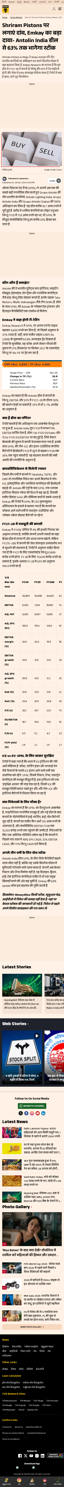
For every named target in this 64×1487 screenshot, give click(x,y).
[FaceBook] (26, 1113)
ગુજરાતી (42, 2)
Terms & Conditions (11, 1439)
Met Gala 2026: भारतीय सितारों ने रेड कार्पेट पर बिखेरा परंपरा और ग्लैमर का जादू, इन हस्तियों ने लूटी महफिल (42, 1300)
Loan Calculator (11, 1376)
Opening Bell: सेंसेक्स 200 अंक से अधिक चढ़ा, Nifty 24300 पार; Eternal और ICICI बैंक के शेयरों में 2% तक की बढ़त (43, 1197)
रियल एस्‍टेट (26, 1351)
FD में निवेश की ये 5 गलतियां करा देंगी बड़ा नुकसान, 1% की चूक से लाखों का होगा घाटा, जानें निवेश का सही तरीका (41, 1316)
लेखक (5, 1369)
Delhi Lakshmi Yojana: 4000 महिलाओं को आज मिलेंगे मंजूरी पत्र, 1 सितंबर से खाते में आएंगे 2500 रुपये (42, 1132)
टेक (49, 1351)
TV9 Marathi (25, 1401)
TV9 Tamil (46, 1405)
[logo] (5, 9)
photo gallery (16, 1207)
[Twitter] (21, 1113)
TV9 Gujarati (20, 1405)
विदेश (42, 1351)
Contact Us (7, 1427)
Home (4, 18)
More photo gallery (31, 1327)
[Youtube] (38, 1113)
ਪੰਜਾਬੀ (56, 2)
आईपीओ (13, 1351)
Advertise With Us (34, 1427)
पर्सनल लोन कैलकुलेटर (33, 1383)
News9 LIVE (33, 1410)
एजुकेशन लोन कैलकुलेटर (34, 1388)
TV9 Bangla (7, 1405)
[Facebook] (20, 1456)
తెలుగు (27, 2)
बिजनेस (5, 1347)
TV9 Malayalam (8, 1410)
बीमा (4, 1351)
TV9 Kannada (52, 1401)
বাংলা (50, 2)
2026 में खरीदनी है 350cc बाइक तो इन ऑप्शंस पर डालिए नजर (42, 1282)
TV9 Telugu (38, 1401)
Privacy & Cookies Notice (13, 1433)
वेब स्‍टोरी (40, 1369)
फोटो (21, 1369)
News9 (12, 2)
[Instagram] (32, 1113)
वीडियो (29, 1369)
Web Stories (14, 1024)
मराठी (34, 2)
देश (34, 1351)
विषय (13, 1369)
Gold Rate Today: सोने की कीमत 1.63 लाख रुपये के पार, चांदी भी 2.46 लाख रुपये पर (42, 1181)
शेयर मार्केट (16, 1347)
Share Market (16, 18)
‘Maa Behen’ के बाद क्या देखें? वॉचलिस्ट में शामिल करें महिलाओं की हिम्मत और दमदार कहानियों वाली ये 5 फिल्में (29, 1253)
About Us (19, 1427)
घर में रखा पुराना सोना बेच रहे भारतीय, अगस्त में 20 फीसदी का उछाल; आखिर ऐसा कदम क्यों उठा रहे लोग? (42, 1149)
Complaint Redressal (36, 1433)
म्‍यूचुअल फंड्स (47, 1347)
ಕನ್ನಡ (19, 2)
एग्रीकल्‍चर (6, 1356)
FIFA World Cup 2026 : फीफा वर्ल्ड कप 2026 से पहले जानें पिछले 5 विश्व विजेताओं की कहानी (42, 1268)
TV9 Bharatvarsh (9, 1401)
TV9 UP (21, 1410)
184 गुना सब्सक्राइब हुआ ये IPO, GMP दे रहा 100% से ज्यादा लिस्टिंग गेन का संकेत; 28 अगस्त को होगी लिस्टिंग (41, 1165)
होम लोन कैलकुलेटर (11, 1383)
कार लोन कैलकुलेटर (11, 1388)
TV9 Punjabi (34, 1405)
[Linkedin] (43, 1113)
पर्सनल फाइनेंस (31, 1347)
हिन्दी (4, 2)
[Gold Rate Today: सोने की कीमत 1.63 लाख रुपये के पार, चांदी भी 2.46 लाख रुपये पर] (12, 1180)
